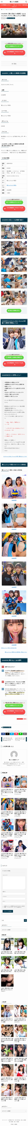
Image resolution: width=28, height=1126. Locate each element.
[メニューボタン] (2, 2)
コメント (5, 875)
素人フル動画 (14, 2)
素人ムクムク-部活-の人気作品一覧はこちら (16, 652)
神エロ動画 (11, 1121)
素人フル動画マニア (14, 759)
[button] (3, 734)
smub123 (14, 500)
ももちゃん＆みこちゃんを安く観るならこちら (15, 456)
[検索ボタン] (26, 2)
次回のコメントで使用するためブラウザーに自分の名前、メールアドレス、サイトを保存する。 (14, 907)
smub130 (14, 558)
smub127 (14, 529)
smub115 (14, 587)
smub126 (14, 645)
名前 (4, 891)
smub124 (14, 616)
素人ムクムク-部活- (11, 18)
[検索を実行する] (25, 920)
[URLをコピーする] (25, 734)
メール (4, 896)
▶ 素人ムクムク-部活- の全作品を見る (9, 647)
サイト (4, 901)
